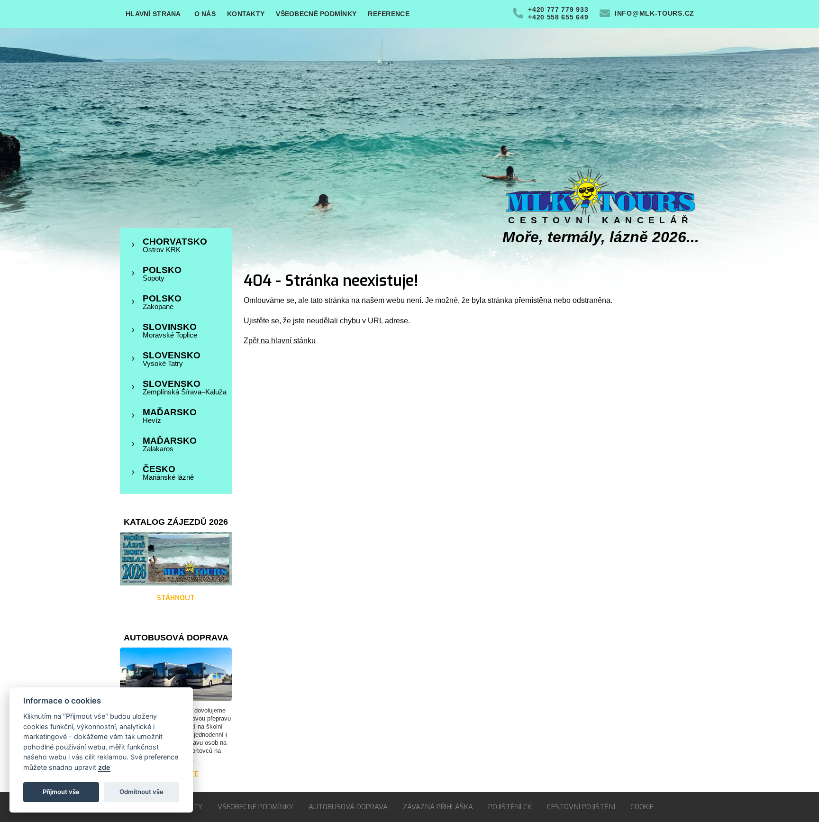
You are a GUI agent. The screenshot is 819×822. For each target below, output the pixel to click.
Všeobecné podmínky (316, 14)
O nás (205, 14)
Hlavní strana (153, 14)
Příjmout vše (61, 791)
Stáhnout (176, 598)
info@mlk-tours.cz (654, 13)
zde (104, 767)
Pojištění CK (510, 807)
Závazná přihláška (438, 807)
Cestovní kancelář (600, 220)
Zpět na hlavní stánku (280, 341)
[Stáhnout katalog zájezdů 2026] (176, 583)
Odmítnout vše (141, 791)
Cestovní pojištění (581, 807)
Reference (389, 14)
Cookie (642, 807)
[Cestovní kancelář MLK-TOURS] (600, 212)
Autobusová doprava (348, 807)
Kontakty (245, 14)
